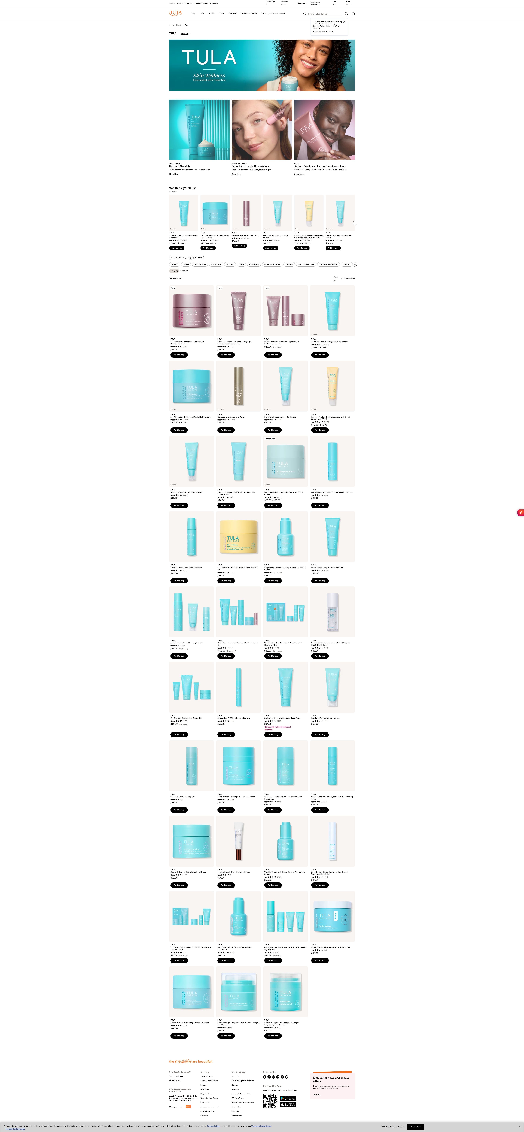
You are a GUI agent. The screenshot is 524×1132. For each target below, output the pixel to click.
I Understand (416, 1127)
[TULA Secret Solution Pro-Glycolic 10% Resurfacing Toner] (332, 773)
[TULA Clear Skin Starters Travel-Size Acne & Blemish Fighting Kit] (285, 924)
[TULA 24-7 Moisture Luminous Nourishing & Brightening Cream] (191, 318)
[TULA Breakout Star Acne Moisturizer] (332, 693)
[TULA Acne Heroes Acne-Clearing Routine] (191, 618)
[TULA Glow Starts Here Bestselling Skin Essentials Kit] (238, 619)
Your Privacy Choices (395, 1127)
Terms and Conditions (261, 1126)
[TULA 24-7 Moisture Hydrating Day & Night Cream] (215, 220)
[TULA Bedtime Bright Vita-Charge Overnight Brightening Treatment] (285, 999)
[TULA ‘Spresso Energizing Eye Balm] (246, 219)
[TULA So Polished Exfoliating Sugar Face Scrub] (285, 696)
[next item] (355, 223)
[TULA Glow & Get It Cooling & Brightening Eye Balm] (332, 467)
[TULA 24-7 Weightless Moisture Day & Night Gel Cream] (285, 469)
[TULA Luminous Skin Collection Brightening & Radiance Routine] (285, 316)
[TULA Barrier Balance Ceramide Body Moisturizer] (332, 923)
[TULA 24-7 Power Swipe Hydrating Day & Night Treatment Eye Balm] (332, 848)
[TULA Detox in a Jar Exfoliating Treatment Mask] (191, 998)
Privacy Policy (213, 1126)
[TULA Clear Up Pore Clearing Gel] (191, 772)
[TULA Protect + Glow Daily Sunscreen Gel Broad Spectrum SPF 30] (308, 220)
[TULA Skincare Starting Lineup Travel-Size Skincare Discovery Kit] (191, 924)
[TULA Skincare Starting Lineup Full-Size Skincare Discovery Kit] (285, 619)
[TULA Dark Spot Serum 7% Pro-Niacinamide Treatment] (238, 924)
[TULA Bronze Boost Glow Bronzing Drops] (238, 847)
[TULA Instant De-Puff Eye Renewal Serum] (238, 693)
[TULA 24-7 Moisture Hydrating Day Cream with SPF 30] (238, 544)
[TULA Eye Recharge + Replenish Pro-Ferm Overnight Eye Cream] (238, 999)
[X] (344, 22)
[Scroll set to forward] (355, 264)
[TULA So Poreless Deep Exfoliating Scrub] (332, 543)
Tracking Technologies (14, 1129)
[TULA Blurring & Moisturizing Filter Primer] (277, 220)
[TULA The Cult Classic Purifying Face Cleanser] (183, 220)
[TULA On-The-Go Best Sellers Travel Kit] (191, 693)
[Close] (520, 1127)
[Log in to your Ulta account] (346, 13)
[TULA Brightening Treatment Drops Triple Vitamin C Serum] (285, 544)
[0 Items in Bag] (353, 13)
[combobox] (348, 278)
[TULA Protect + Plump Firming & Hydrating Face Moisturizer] (285, 773)
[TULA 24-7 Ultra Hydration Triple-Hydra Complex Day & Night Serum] (332, 619)
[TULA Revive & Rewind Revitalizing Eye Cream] (191, 847)
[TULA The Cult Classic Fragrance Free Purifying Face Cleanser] (238, 469)
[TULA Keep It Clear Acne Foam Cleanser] (191, 543)
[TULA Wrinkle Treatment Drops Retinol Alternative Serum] (285, 848)
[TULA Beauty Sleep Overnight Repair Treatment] (238, 772)
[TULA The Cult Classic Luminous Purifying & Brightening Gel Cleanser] (238, 318)
